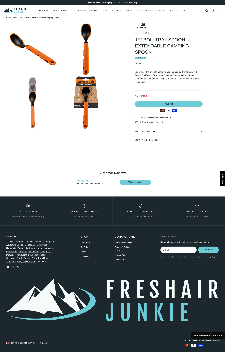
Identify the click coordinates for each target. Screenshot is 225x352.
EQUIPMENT (43, 11)
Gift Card (181, 11)
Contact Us (119, 260)
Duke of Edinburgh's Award (150, 11)
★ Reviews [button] (222, 178)
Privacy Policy (120, 255)
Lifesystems (11, 251)
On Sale (84, 247)
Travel (105, 11)
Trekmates (11, 261)
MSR (42, 251)
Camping (93, 11)
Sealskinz (10, 258)
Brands (82, 11)
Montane (49, 248)
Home (8, 18)
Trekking (117, 11)
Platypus (10, 255)
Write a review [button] (135, 182)
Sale (170, 11)
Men (55, 11)
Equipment (85, 256)
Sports (129, 11)
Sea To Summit (24, 258)
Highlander (11, 248)
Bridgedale (30, 245)
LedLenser (31, 248)
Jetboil (40, 248)
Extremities (41, 245)
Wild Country (30, 261)
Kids (73, 11)
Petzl (47, 251)
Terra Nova (43, 258)
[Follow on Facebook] (7, 267)
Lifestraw (22, 251)
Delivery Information (123, 242)
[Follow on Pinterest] (18, 267)
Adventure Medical (15, 245)
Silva (34, 258)
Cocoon (21, 248)
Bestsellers (85, 242)
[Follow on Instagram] (13, 267)
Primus (19, 255)
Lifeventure (33, 251)
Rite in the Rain (30, 255)
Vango (20, 261)
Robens (42, 255)
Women (64, 11)
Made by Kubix (212, 341)
